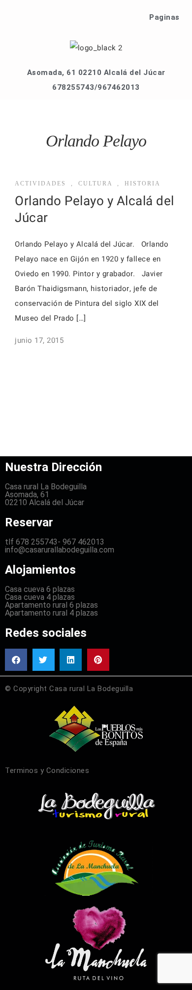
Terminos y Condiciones (47, 770)
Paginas (164, 17)
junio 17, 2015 (39, 340)
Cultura (95, 183)
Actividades (40, 183)
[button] (16, 660)
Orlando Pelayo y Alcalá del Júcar (94, 209)
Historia (142, 183)
